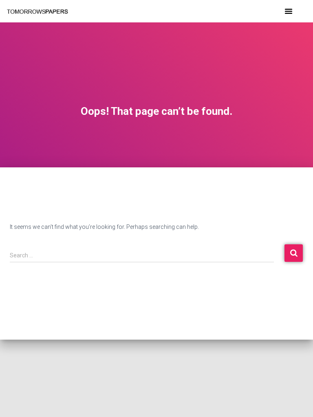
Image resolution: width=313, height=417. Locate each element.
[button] (288, 11)
